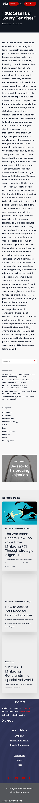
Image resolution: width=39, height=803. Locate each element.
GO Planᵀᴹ (19, 735)
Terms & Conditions (12, 800)
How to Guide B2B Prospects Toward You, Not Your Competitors (19, 392)
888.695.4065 (27, 708)
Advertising (7, 412)
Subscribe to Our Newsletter (13, 715)
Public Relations (8, 431)
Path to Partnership (19, 740)
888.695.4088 (24, 711)
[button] (30, 4)
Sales (4, 437)
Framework (19, 755)
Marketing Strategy (10, 421)
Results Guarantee (19, 745)
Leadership (6, 24)
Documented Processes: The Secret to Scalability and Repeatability (17, 381)
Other (4, 425)
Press (4, 428)
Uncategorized (8, 441)
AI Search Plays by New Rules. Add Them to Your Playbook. (18, 398)
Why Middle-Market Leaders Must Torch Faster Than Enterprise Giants (18, 375)
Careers (20, 760)
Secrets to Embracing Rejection (19, 468)
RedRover (6, 434)
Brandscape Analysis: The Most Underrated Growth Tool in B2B (15, 386)
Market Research (9, 418)
